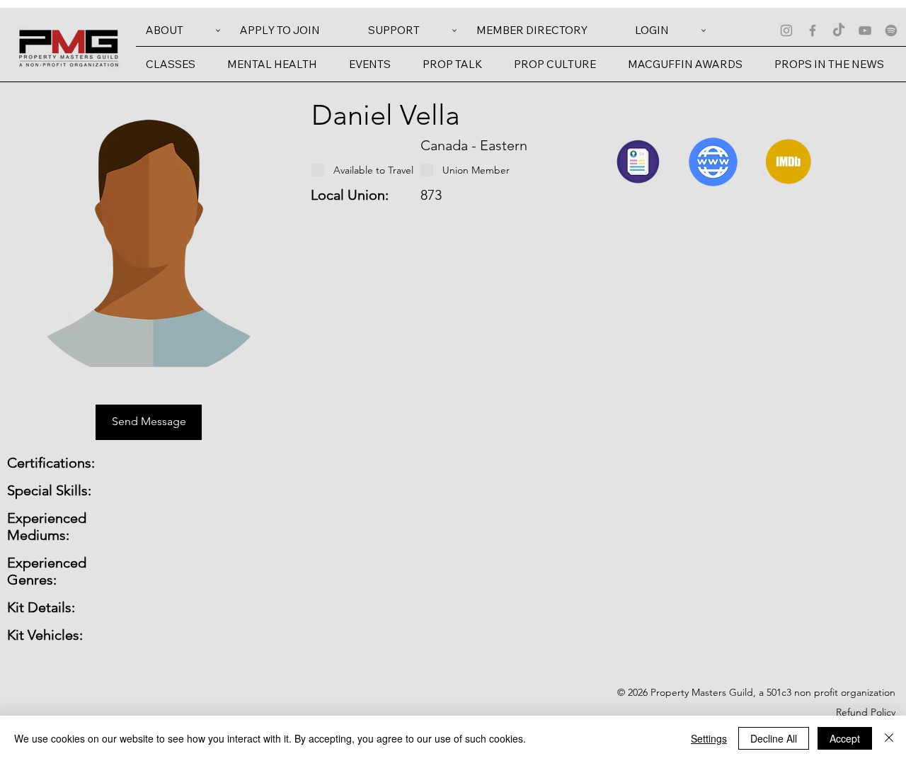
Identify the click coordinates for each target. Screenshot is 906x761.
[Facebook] (812, 30)
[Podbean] (891, 30)
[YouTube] (865, 30)
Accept (845, 738)
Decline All (773, 738)
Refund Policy (865, 712)
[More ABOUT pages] (218, 30)
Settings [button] (709, 738)
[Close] (889, 738)
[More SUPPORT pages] (454, 30)
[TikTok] (839, 30)
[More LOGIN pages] (703, 30)
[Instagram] (786, 30)
